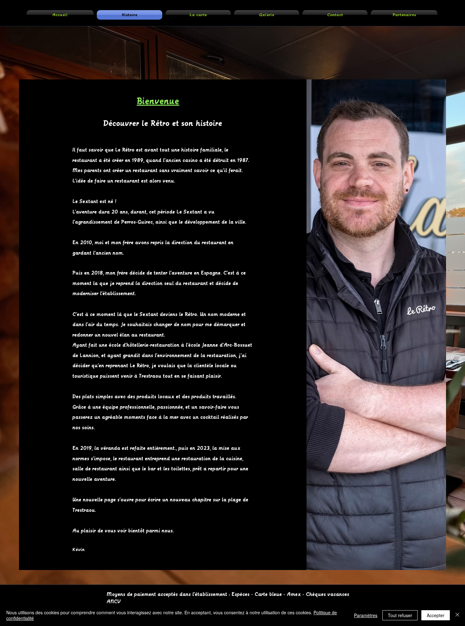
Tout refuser (400, 615)
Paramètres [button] (365, 615)
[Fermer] (457, 615)
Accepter (435, 615)
